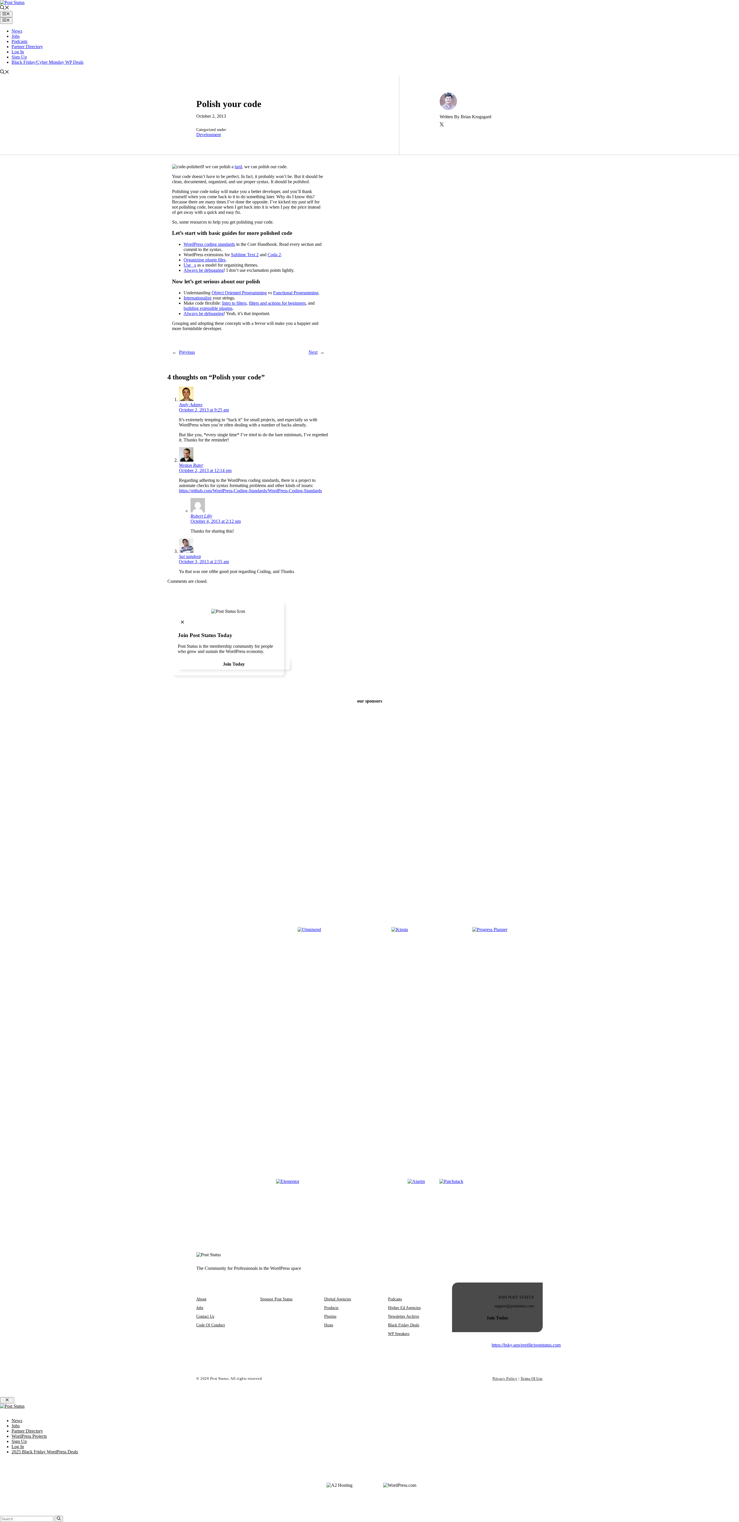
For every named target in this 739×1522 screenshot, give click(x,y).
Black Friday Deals (403, 1325)
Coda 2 (274, 254)
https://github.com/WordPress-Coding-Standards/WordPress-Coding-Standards (250, 490)
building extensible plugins (208, 308)
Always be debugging (204, 270)
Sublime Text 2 (245, 254)
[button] (4, 8)
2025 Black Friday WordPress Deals (45, 1451)
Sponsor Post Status (276, 1299)
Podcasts (19, 41)
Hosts (328, 1325)
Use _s (190, 265)
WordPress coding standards (209, 244)
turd (238, 166)
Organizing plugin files (204, 259)
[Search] (59, 1519)
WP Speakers (398, 1334)
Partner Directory (27, 46)
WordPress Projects (29, 1436)
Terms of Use (531, 1378)
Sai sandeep (190, 556)
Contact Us (205, 1316)
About (201, 1299)
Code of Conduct (210, 1325)
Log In (18, 51)
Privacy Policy (504, 1378)
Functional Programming (295, 292)
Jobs (16, 36)
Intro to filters (234, 303)
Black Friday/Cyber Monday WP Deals (47, 62)
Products (331, 1308)
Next (313, 352)
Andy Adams (190, 404)
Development (208, 134)
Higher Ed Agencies (404, 1308)
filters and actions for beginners (277, 303)
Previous (187, 352)
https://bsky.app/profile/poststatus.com (526, 1345)
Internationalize (198, 297)
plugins (330, 1316)
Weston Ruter (191, 465)
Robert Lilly (201, 516)
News (17, 31)
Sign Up (19, 57)
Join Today (234, 664)
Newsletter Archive (403, 1316)
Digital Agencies (337, 1299)
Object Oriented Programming (239, 292)
